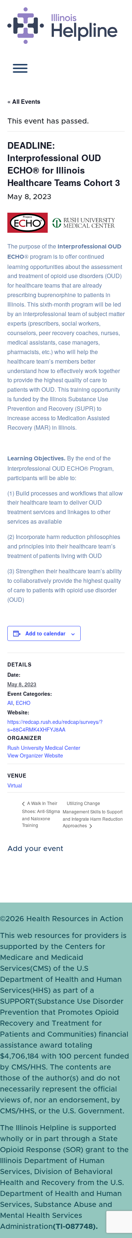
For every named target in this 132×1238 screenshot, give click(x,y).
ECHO (23, 702)
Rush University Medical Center (43, 747)
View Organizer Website (35, 755)
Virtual (14, 785)
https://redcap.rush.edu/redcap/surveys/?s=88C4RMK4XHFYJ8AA (55, 725)
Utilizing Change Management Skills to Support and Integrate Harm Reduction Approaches (93, 814)
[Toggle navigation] (20, 69)
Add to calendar (45, 633)
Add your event (35, 848)
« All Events (23, 101)
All (10, 702)
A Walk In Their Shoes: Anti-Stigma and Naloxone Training (41, 814)
